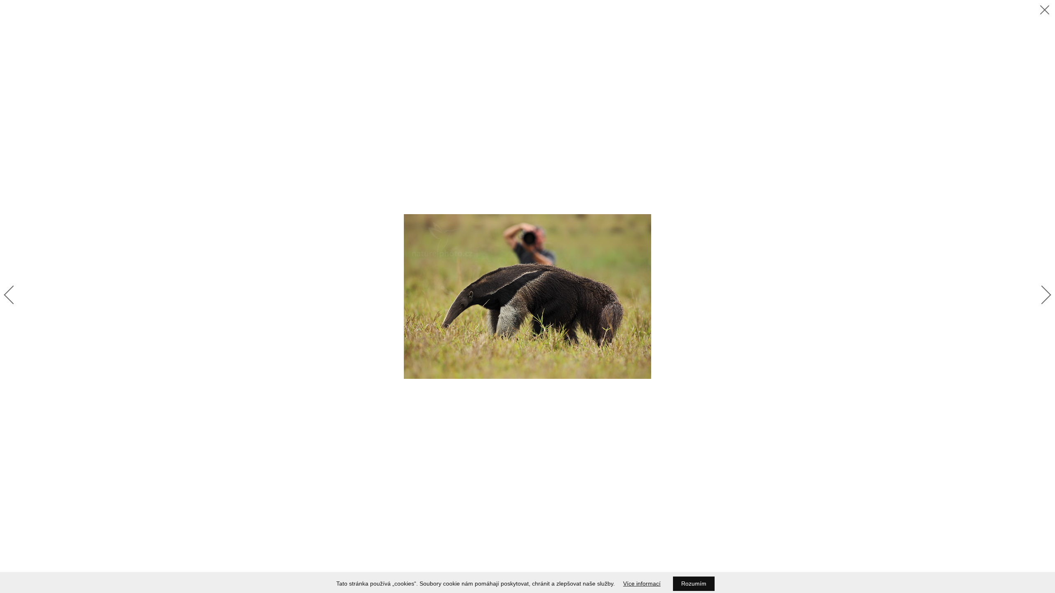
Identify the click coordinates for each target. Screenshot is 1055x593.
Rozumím (693, 583)
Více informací (642, 583)
